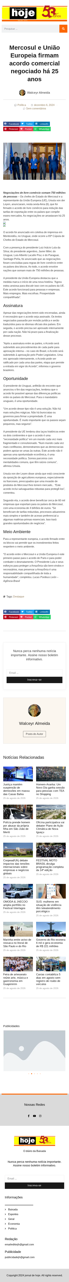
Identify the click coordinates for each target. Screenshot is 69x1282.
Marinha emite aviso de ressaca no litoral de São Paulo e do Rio (17, 943)
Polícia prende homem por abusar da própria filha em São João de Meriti (16, 827)
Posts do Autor (34, 734)
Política (21, 105)
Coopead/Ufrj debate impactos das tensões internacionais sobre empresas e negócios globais (16, 867)
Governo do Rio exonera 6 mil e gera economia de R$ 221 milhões (50, 943)
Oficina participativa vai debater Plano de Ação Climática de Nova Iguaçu (50, 827)
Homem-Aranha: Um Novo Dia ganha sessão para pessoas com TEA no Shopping (50, 789)
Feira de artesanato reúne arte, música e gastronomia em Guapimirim (15, 979)
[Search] (63, 29)
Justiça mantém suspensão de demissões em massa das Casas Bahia (16, 789)
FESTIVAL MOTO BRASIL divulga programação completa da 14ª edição (50, 865)
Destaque (18, 596)
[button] (11, 124)
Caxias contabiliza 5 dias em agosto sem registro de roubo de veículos (48, 979)
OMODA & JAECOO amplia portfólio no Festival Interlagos (15, 905)
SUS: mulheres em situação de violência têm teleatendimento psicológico (48, 906)
